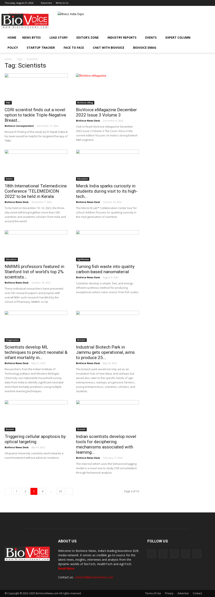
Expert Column (177, 37)
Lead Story (59, 37)
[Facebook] (179, 2)
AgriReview (83, 259)
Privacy (169, 593)
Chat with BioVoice (108, 48)
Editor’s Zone (87, 37)
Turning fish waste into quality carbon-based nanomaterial (105, 269)
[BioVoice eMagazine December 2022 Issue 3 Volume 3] (107, 89)
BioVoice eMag (144, 48)
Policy (13, 48)
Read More (66, 568)
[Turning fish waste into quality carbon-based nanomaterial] (107, 245)
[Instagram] (186, 2)
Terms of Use (153, 593)
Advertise (183, 593)
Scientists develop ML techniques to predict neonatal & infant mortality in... (36, 352)
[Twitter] (200, 2)
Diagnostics (12, 339)
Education (82, 178)
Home (12, 37)
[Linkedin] (193, 2)
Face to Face (74, 48)
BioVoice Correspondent (19, 125)
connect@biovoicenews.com (93, 577)
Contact (197, 593)
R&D (8, 102)
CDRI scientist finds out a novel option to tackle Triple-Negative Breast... (35, 115)
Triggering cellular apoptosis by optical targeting (35, 439)
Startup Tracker (41, 48)
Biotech (81, 339)
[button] (195, 48)
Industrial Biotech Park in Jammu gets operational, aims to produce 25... (105, 352)
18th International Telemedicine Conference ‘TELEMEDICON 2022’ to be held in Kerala (36, 191)
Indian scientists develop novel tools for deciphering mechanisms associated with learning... (106, 444)
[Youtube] (207, 2)
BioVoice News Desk (88, 120)
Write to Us (62, 2)
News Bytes (31, 37)
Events (151, 37)
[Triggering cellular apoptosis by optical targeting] (36, 415)
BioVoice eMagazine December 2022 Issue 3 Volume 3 (106, 112)
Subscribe (46, 2)
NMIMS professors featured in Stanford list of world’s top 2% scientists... (34, 272)
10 (60, 491)
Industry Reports (122, 37)
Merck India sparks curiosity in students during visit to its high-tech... (107, 191)
